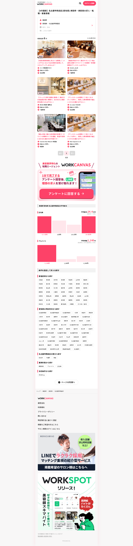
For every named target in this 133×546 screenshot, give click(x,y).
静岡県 (41, 292)
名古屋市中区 (74, 333)
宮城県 (63, 280)
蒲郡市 (68, 329)
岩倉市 (48, 325)
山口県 (86, 296)
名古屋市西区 (43, 313)
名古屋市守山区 (55, 321)
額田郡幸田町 (66, 349)
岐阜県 (85, 288)
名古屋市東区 (51, 341)
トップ (38, 391)
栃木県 (48, 284)
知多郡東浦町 (43, 349)
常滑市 (57, 345)
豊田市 (49, 345)
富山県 (48, 288)
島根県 (64, 296)
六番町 (48, 358)
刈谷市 (61, 337)
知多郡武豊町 (50, 333)
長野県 (78, 288)
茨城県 (41, 284)
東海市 (64, 345)
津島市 (83, 313)
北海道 (41, 280)
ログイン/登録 (89, 3)
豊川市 (73, 321)
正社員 (59, 366)
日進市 (90, 329)
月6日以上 (42, 375)
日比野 (41, 358)
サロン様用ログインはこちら (49, 429)
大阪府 (78, 292)
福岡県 (70, 300)
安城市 (81, 321)
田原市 (84, 337)
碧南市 (61, 329)
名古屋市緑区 (66, 313)
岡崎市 (66, 321)
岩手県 (55, 280)
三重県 (55, 292)
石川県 (55, 288)
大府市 (41, 325)
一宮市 (76, 313)
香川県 (48, 300)
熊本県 (41, 304)
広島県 (79, 296)
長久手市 (63, 325)
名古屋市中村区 (74, 325)
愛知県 (48, 292)
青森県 (48, 280)
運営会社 (41, 403)
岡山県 (72, 296)
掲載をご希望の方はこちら (48, 424)
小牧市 (41, 317)
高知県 (63, 300)
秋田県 (70, 280)
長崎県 (85, 300)
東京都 (78, 284)
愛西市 (72, 345)
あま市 (79, 345)
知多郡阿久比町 (54, 349)
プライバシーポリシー (46, 411)
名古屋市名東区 (43, 329)
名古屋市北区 (86, 317)
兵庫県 (85, 292)
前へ (60, 153)
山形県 (78, 280)
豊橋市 (85, 341)
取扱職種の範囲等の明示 (45, 536)
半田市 (53, 337)
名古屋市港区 (85, 333)
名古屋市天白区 (43, 337)
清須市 (55, 325)
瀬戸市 (53, 329)
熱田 (55, 358)
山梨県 (70, 288)
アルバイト (50, 366)
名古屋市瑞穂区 (43, 321)
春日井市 (41, 345)
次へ (72, 153)
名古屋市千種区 (61, 333)
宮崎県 (55, 304)
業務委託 (41, 366)
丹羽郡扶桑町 (88, 345)
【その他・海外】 (82, 304)
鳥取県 (57, 296)
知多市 (48, 317)
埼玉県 (63, 284)
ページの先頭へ (68, 382)
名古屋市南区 (75, 341)
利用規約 (41, 407)
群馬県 (55, 284)
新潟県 (41, 288)
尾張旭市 (76, 337)
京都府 (70, 292)
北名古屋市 (64, 317)
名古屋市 (76, 349)
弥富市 (41, 333)
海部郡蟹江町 (75, 317)
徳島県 (41, 300)
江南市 (88, 321)
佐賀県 (78, 300)
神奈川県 (86, 284)
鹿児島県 (63, 304)
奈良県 (41, 296)
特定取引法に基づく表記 (47, 420)
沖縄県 (72, 304)
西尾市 (91, 313)
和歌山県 (48, 296)
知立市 (83, 329)
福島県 (85, 280)
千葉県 (70, 284)
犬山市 (68, 337)
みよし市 (41, 341)
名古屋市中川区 (86, 325)
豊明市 (55, 317)
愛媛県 (55, 300)
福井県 (63, 288)
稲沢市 (76, 329)
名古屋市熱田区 (54, 313)
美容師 (44, 391)
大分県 (48, 304)
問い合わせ (42, 416)
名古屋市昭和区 (63, 341)
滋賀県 (63, 292)
